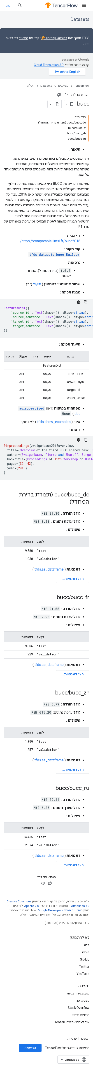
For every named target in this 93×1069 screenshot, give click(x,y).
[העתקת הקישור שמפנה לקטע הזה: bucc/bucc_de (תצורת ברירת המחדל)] (65, 502)
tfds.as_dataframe (49, 569)
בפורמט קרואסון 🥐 (54, 38)
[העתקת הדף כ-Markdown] (57, 104)
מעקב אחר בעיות (78, 993)
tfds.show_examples (54, 422)
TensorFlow (81, 85)
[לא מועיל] (59, 94)
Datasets (79, 19)
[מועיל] (65, 94)
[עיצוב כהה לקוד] (78, 302)
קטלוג (31, 85)
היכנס (9, 5)
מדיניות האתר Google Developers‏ (59, 910)
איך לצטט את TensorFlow (71, 1022)
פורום (85, 952)
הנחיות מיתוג (80, 1015)
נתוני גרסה (82, 1000)
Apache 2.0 (31, 906)
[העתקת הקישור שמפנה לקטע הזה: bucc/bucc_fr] (52, 597)
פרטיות (72, 1038)
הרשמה (30, 1048)
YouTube (83, 974)
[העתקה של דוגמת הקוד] (85, 302)
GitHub (84, 959)
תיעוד (37, 284)
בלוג (86, 945)
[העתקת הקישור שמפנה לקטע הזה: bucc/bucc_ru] (51, 788)
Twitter (84, 966)
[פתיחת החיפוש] (20, 5)
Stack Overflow (78, 1007)
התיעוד (23, 38)
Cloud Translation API (49, 65)
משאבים (63, 85)
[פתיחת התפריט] (83, 5)
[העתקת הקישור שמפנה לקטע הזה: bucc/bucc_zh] (50, 693)
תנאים (85, 1038)
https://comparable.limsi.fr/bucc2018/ (50, 241)
